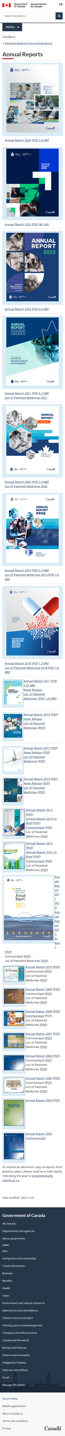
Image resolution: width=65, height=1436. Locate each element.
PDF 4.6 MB (40, 309)
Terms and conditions (15, 1421)
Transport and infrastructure (19, 1333)
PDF (54, 714)
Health (6, 1288)
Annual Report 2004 (39, 1100)
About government (13, 1238)
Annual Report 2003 (39, 1134)
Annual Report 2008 (39, 1011)
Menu (11, 27)
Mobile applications (14, 1406)
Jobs (4, 1251)
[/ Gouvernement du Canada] (24, 5)
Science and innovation (16, 1355)
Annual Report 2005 (39, 1078)
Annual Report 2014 (37, 779)
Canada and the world (15, 1340)
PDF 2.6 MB (40, 140)
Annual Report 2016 (37, 714)
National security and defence (20, 1310)
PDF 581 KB (40, 224)
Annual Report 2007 (39, 1034)
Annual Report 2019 (18, 570)
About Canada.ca (12, 1413)
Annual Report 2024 (18, 140)
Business (7, 1273)
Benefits (7, 1280)
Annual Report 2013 (39, 810)
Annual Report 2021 (18, 393)
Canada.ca (9, 36)
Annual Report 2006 (39, 1056)
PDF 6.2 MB (40, 393)
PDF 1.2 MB (40, 663)
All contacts (9, 1223)
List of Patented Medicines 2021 (26, 398)
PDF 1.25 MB (47, 698)
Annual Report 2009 (39, 989)
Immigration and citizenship (19, 1258)
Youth (5, 1377)
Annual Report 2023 (18, 224)
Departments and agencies (18, 1231)
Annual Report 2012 (39, 843)
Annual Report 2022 (18, 309)
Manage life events (13, 1385)
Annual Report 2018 (18, 663)
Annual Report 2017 (37, 681)
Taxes (5, 1295)
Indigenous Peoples (14, 1362)
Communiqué (35, 827)
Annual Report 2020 (18, 482)
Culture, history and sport (17, 1318)
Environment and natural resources (23, 1303)
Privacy (6, 1428)
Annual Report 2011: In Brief (57, 929)
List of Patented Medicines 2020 (26, 486)
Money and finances (14, 1347)
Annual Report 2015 (37, 748)
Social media (9, 1398)
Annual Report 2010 (39, 967)
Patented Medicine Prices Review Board (28, 43)
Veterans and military (15, 1370)
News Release (33, 690)
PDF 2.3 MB (40, 482)
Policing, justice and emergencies (22, 1325)
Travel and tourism (13, 1266)
